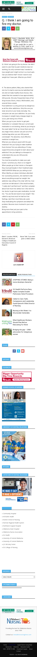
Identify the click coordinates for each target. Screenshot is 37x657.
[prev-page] (3, 339)
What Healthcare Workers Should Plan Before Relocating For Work (22, 322)
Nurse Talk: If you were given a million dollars (27, 238)
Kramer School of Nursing (11, 520)
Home (3, 14)
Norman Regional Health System (13, 523)
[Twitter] (8, 28)
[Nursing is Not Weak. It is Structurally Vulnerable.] (7, 312)
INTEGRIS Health (8, 517)
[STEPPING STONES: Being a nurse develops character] (7, 282)
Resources (9, 647)
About (30, 649)
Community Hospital (9, 513)
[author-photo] (18, 262)
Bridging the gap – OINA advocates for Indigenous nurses (22, 332)
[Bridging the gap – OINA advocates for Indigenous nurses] (7, 332)
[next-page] (6, 339)
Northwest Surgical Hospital (12, 526)
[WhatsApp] (18, 28)
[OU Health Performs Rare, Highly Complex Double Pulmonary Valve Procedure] (7, 291)
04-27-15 (9, 14)
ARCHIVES (10, 16)
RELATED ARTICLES (9, 274)
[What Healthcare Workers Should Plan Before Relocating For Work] (7, 322)
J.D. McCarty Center (9, 544)
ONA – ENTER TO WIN (9, 649)
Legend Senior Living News (24, 645)
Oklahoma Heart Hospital (11, 529)
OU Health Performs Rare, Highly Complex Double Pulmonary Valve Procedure (23, 291)
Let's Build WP (18, 265)
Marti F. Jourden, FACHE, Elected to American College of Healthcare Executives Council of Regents (10, 241)
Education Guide (25, 647)
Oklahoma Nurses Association (12, 532)
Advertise (16, 647)
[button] (3, 9)
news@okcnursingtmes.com (22, 635)
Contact (18, 651)
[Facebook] (4, 28)
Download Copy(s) (22, 649)
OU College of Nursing (10, 547)
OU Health (6, 535)
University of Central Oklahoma (13, 538)
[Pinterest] (13, 28)
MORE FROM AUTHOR (25, 274)
